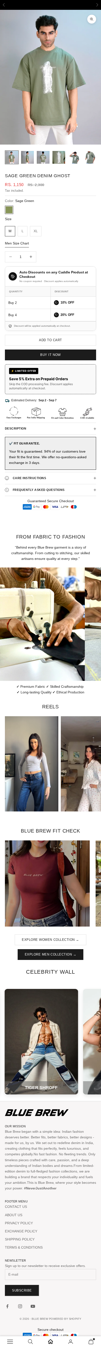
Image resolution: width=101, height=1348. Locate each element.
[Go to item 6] (90, 157)
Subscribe (22, 1290)
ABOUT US (13, 1215)
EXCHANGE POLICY (21, 1231)
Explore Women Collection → (50, 940)
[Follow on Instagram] (20, 1306)
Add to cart (50, 340)
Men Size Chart (17, 243)
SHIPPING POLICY (20, 1239)
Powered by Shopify (65, 1318)
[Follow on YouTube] (32, 1306)
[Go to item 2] (27, 157)
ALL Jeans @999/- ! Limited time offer (50, 4)
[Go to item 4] (59, 157)
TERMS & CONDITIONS (24, 1247)
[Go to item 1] (12, 157)
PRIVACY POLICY (19, 1223)
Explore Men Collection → (50, 954)
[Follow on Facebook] (7, 1306)
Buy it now (50, 355)
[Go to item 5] (74, 157)
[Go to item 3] (43, 157)
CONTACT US (16, 1207)
